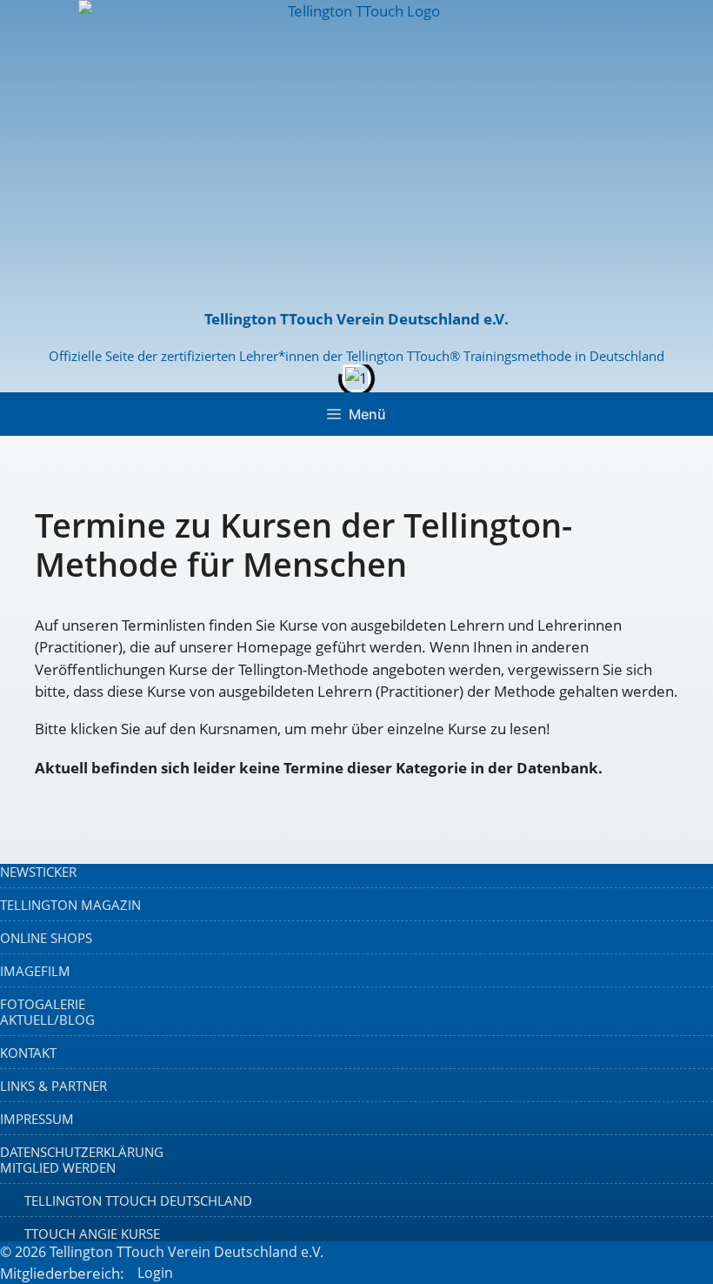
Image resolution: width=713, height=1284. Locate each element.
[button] (17, 642)
